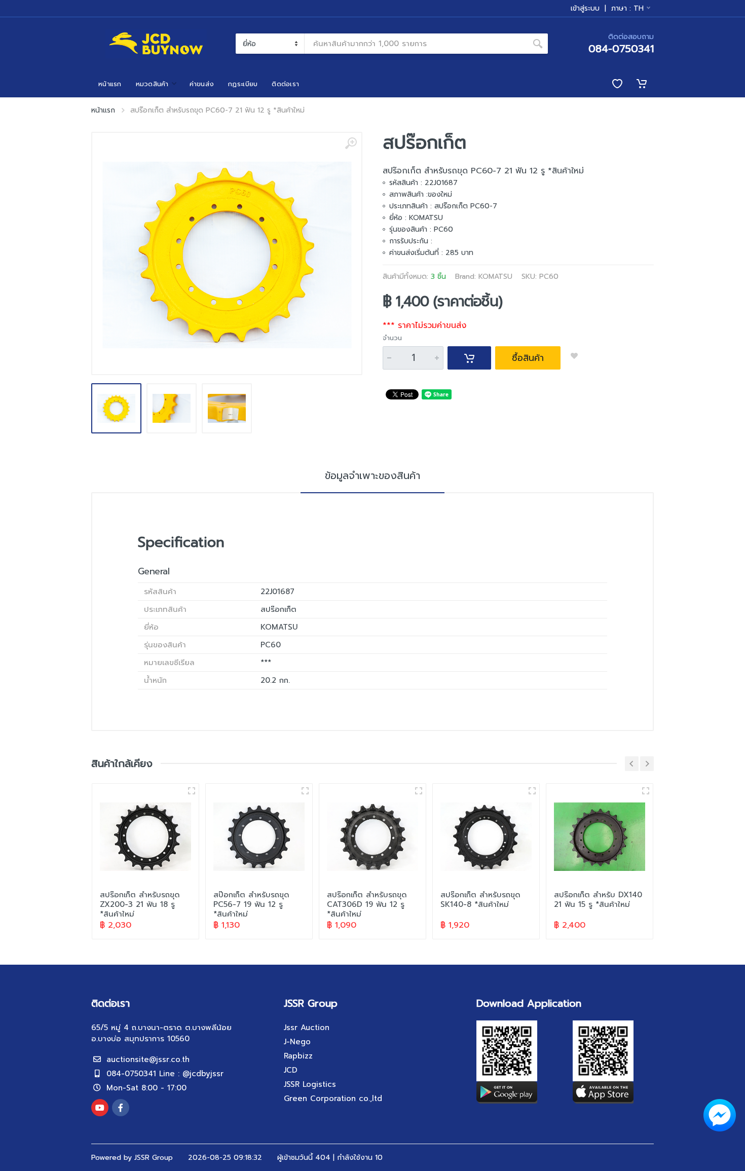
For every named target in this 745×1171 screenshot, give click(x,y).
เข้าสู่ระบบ (585, 8)
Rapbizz (298, 1056)
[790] (532, 790)
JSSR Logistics (310, 1084)
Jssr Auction (306, 1027)
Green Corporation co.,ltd (333, 1098)
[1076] (645, 790)
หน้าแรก (103, 110)
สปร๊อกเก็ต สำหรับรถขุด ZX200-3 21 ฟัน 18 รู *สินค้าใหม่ (140, 904)
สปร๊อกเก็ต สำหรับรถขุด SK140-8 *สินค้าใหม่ (480, 899)
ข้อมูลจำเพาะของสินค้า (372, 475)
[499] (418, 790)
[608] (305, 790)
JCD (290, 1070)
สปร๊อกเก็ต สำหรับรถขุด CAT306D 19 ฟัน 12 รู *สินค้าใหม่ (367, 904)
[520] (191, 790)
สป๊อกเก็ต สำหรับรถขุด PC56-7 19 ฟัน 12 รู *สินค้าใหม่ (251, 904)
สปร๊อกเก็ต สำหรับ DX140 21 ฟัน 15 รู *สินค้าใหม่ (598, 899)
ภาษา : (627, 8)
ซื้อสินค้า (528, 358)
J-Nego (297, 1041)
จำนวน (392, 338)
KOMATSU (495, 276)
